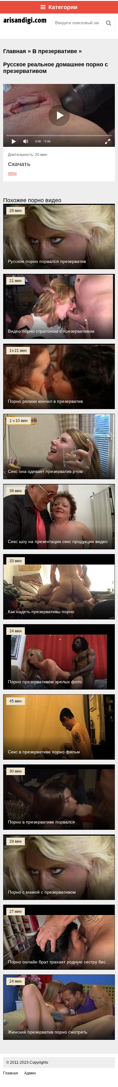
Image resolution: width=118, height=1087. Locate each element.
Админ (30, 1073)
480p (12, 173)
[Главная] (25, 23)
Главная (10, 1073)
